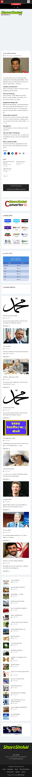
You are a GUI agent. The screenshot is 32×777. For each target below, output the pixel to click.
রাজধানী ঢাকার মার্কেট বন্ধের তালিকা (17, 601)
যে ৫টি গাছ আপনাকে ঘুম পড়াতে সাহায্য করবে (19, 622)
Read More (5, 326)
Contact (23, 772)
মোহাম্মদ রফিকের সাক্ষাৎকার (20, 161)
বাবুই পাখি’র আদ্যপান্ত (15, 664)
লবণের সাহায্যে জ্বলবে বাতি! (16, 643)
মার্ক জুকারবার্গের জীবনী (7, 499)
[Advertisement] (16, 33)
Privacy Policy (10, 772)
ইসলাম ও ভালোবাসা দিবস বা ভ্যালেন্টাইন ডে (19, 608)
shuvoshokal (18, 55)
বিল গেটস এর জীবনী (6, 530)
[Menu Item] (14, 7)
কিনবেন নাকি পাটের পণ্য (15, 636)
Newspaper (10, 769)
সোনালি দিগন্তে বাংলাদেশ (7, 168)
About (16, 769)
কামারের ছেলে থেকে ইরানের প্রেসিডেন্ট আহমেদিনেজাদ (13, 561)
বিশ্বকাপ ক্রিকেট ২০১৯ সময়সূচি (17, 594)
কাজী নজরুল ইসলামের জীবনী (8, 469)
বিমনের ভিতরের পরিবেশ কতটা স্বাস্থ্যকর (18, 693)
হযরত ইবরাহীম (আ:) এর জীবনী (9, 438)
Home (4, 769)
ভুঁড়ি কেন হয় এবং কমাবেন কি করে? (17, 679)
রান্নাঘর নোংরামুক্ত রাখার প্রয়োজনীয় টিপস (19, 707)
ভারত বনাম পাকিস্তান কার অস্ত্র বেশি (18, 587)
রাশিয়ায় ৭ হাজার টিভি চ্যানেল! (16, 615)
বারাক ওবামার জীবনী (6, 346)
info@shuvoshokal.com (17, 758)
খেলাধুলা (7, 176)
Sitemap (17, 772)
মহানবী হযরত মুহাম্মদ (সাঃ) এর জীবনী (10, 315)
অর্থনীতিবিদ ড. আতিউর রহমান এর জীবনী (10, 377)
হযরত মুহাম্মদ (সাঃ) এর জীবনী (8, 407)
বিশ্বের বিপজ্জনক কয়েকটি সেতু (16, 650)
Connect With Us (9, 287)
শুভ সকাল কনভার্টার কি (15, 580)
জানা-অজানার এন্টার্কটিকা (15, 714)
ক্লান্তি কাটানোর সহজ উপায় (16, 686)
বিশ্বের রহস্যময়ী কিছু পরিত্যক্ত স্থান (18, 629)
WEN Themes (21, 775)
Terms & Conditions (24, 769)
